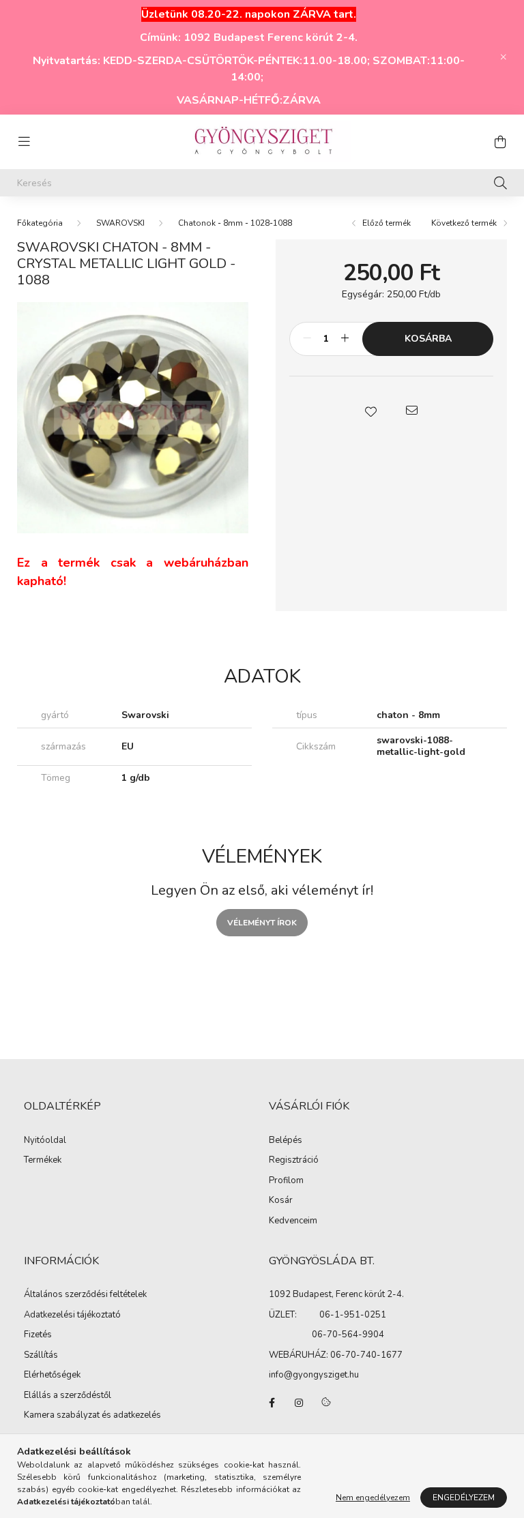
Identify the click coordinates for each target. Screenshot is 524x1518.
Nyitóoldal (45, 1140)
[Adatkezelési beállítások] (326, 1402)
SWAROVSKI (120, 223)
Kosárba (428, 338)
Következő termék (465, 223)
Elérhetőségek (52, 1375)
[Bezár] (503, 57)
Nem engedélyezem (373, 1497)
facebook (271, 1402)
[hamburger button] (24, 141)
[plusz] (344, 339)
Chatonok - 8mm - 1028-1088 (235, 223)
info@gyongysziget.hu (314, 1375)
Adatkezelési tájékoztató (72, 1315)
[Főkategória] (40, 223)
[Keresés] (500, 182)
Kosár (281, 1200)
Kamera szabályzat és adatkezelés (92, 1415)
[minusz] (307, 339)
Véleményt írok (262, 922)
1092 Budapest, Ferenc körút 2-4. (336, 1294)
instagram (298, 1402)
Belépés (285, 1140)
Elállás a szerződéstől (67, 1395)
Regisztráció (294, 1160)
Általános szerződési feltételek (85, 1295)
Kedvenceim (293, 1221)
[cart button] (500, 141)
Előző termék (385, 223)
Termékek (42, 1160)
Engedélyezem (464, 1497)
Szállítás (41, 1355)
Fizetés (38, 1335)
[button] (371, 410)
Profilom (286, 1181)
